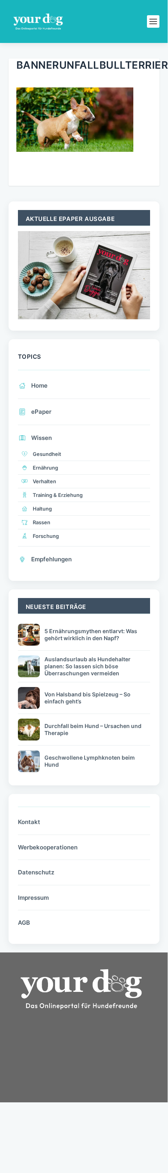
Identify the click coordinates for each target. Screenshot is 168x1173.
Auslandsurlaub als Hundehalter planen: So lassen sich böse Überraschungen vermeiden (87, 666)
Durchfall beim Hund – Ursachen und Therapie (92, 729)
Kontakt (29, 822)
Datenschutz (36, 872)
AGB (24, 922)
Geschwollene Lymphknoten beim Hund (89, 761)
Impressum (33, 897)
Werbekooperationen (48, 847)
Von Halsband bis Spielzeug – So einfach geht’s (87, 698)
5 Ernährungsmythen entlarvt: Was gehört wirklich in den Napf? (90, 634)
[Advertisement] (67, 1082)
